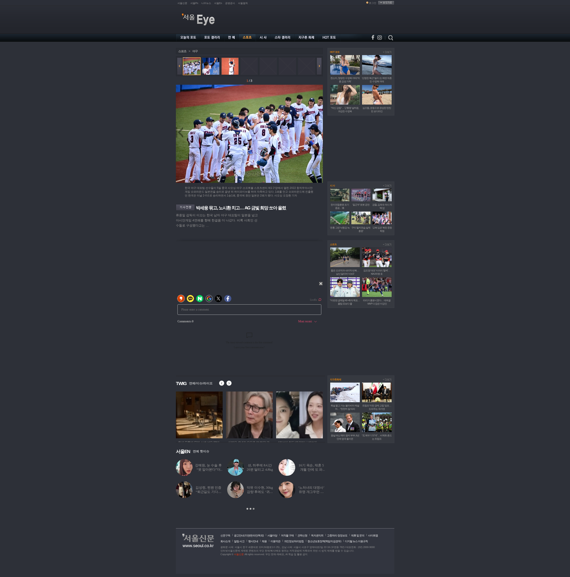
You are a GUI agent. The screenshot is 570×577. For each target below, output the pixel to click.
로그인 (372, 3)
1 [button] (247, 509)
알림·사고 (239, 541)
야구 (195, 51)
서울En (218, 3)
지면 (247, 535)
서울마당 (272, 535)
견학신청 (302, 535)
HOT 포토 (335, 52)
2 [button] (250, 509)
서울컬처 (243, 3)
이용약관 (275, 541)
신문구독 (225, 535)
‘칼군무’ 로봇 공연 (360, 204)
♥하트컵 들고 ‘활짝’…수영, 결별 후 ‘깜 (208, 470)
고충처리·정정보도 (337, 535)
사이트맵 (373, 535)
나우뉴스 (206, 3)
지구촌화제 (335, 379)
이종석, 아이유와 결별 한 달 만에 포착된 (259, 492)
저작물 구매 (287, 535)
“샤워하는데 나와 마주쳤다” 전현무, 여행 (311, 470)
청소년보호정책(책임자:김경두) (324, 541)
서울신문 (182, 3)
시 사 (332, 185)
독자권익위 (317, 535)
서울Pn (194, 3)
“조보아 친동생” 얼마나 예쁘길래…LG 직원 (311, 492)
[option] (199, 414)
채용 (264, 541)
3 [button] (253, 509)
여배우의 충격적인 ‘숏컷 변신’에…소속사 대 (260, 470)
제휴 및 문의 (357, 535)
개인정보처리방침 (294, 541)
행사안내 (253, 541)
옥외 (260, 535)
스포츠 (182, 51)
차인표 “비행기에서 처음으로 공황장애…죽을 (208, 492)
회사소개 (225, 541)
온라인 (254, 535)
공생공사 (230, 3)
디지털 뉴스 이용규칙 (356, 541)
